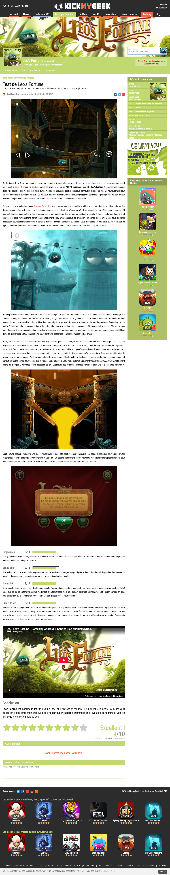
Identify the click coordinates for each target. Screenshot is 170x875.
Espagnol (149, 135)
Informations (11, 70)
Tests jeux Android (64, 14)
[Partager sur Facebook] (115, 94)
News (26, 14)
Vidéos (83, 14)
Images (51, 70)
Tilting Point (29, 78)
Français (158, 135)
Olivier (12, 94)
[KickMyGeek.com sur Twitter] (18, 791)
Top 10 (95, 14)
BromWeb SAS (161, 791)
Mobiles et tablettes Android (140, 128)
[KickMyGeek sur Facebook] (8, 6)
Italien (131, 137)
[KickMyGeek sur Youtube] (17, 6)
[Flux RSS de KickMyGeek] (23, 6)
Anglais (141, 135)
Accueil (14, 14)
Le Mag (147, 14)
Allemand (132, 135)
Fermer (163, 871)
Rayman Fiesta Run (42, 206)
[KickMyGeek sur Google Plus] (12, 6)
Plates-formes (135, 122)
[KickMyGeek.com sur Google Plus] (27, 791)
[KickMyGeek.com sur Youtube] (31, 791)
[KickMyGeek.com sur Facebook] (22, 791)
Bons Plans (110, 14)
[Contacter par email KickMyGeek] (27, 6)
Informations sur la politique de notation (110, 738)
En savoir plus (109, 871)
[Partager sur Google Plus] (123, 94)
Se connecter (161, 7)
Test (23, 70)
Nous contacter (130, 14)
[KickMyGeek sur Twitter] (5, 6)
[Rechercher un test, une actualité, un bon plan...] (159, 14)
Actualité (35, 70)
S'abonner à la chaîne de (104, 696)
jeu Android (18, 78)
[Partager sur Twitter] (119, 94)
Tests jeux (42, 14)
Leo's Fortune (8, 78)
